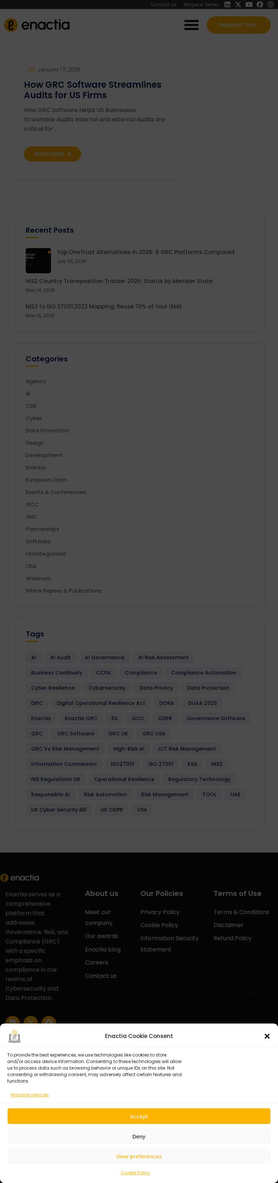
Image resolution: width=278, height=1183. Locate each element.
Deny (139, 1136)
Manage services (30, 1095)
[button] (267, 1036)
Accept (139, 1116)
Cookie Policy (135, 1173)
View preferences (139, 1156)
